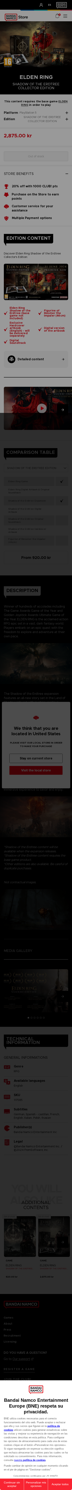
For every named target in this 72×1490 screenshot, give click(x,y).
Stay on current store (36, 758)
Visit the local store (36, 770)
